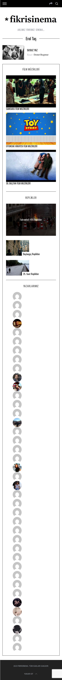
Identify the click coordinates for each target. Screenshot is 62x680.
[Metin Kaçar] (31, 332)
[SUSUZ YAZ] (13, 52)
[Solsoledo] (31, 539)
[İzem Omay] (31, 512)
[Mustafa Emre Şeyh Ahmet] (31, 449)
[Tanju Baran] (31, 314)
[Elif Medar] (31, 611)
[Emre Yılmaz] (31, 431)
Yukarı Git (28, 674)
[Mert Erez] (31, 629)
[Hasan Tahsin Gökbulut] (31, 593)
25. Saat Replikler (31, 274)
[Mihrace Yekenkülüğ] (31, 638)
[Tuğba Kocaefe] (31, 359)
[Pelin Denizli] (31, 566)
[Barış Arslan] (31, 377)
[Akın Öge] (31, 404)
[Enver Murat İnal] (31, 521)
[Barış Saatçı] (31, 584)
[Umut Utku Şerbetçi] (31, 458)
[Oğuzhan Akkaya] (31, 530)
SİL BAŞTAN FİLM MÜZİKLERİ (18, 183)
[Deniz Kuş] (31, 323)
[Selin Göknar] (31, 485)
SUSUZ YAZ (32, 50)
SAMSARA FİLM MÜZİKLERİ (17, 109)
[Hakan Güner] (31, 494)
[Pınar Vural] (31, 557)
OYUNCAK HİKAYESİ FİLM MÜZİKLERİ (21, 146)
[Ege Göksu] (31, 503)
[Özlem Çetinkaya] (31, 341)
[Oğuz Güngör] (31, 647)
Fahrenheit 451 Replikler (31, 219)
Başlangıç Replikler (31, 254)
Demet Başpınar (41, 54)
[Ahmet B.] (31, 296)
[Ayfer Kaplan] (31, 386)
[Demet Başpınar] (31, 413)
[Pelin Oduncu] (31, 467)
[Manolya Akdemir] (31, 620)
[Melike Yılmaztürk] (31, 548)
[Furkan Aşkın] (31, 440)
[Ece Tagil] (31, 575)
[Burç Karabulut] (31, 368)
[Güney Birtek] (31, 602)
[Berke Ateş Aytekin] (31, 476)
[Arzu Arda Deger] (31, 350)
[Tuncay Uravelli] (31, 422)
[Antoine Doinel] (31, 395)
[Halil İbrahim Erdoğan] (31, 305)
